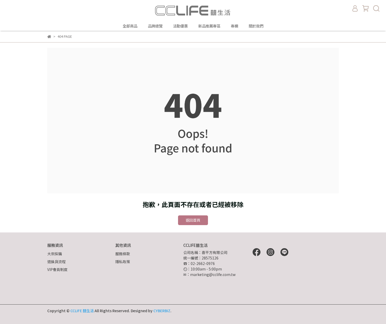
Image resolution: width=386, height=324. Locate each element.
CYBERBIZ (161, 310)
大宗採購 (54, 253)
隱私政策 (122, 261)
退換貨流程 (56, 261)
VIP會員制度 (57, 269)
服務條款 (122, 253)
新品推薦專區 (209, 26)
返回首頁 (193, 220)
